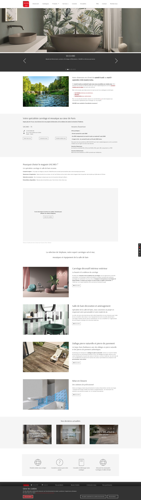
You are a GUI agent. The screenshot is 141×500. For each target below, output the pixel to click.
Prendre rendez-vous (61, 138)
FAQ (97, 4)
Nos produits (59, 485)
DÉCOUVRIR (77, 285)
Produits (54, 4)
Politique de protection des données (45, 493)
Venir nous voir (27, 138)
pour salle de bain (83, 96)
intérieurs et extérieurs (84, 93)
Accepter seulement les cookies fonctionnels (93, 496)
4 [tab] (71, 69)
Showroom (36, 4)
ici (101, 99)
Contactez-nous (43, 138)
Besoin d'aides (75, 485)
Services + (65, 4)
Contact (104, 4)
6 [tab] (74, 69)
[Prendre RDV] (139, 247)
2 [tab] (67, 69)
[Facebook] (139, 250)
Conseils (74, 4)
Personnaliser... (112, 496)
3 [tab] (69, 69)
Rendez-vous (114, 4)
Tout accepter (28, 496)
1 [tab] (66, 69)
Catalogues (45, 4)
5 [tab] (73, 69)
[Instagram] (139, 252)
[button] (59, 4)
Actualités (83, 4)
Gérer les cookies (48, 217)
